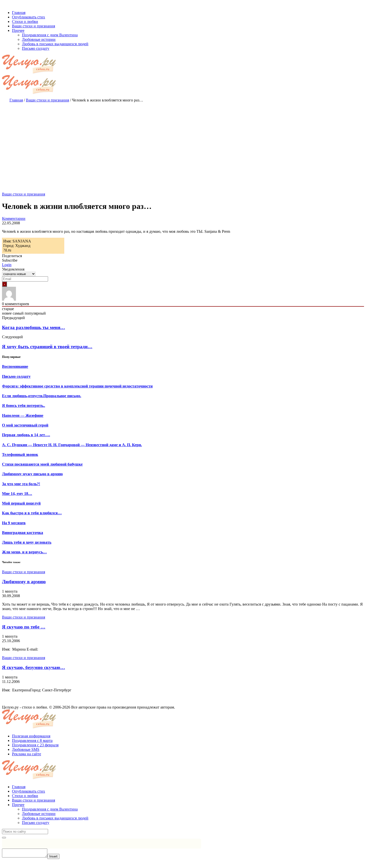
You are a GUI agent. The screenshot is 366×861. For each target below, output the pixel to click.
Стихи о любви (25, 796)
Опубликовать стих (28, 791)
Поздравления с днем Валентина (50, 809)
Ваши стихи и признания (23, 194)
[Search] (4, 837)
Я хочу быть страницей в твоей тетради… (47, 346)
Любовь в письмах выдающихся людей (55, 818)
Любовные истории (39, 814)
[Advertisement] (183, 142)
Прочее (18, 805)
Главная (18, 787)
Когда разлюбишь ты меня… (33, 327)
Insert (53, 856)
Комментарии (13, 218)
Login (6, 265)
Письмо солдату (35, 822)
